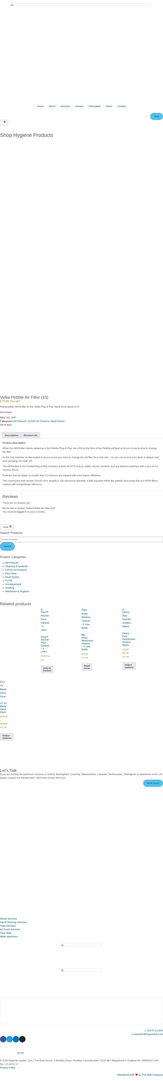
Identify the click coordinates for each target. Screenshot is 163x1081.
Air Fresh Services (10, 929)
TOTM (8, 580)
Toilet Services (8, 925)
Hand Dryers (58, 421)
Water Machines (9, 936)
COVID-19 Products (38, 421)
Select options (129, 666)
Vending (9, 587)
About (52, 106)
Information (95, 106)
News (109, 106)
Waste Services (8, 918)
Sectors (79, 106)
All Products (19, 421)
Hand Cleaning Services (13, 922)
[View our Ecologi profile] (12, 1048)
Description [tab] (11, 435)
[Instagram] (22, 1039)
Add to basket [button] (47, 669)
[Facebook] (3, 1039)
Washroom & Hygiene (17, 591)
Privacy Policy (7, 1067)
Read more (87, 667)
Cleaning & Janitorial (16, 566)
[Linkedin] (16, 1039)
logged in (22, 511)
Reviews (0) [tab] (30, 435)
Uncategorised (13, 584)
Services (65, 106)
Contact (121, 106)
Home (40, 106)
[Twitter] (9, 1039)
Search (7, 546)
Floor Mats (11, 573)
